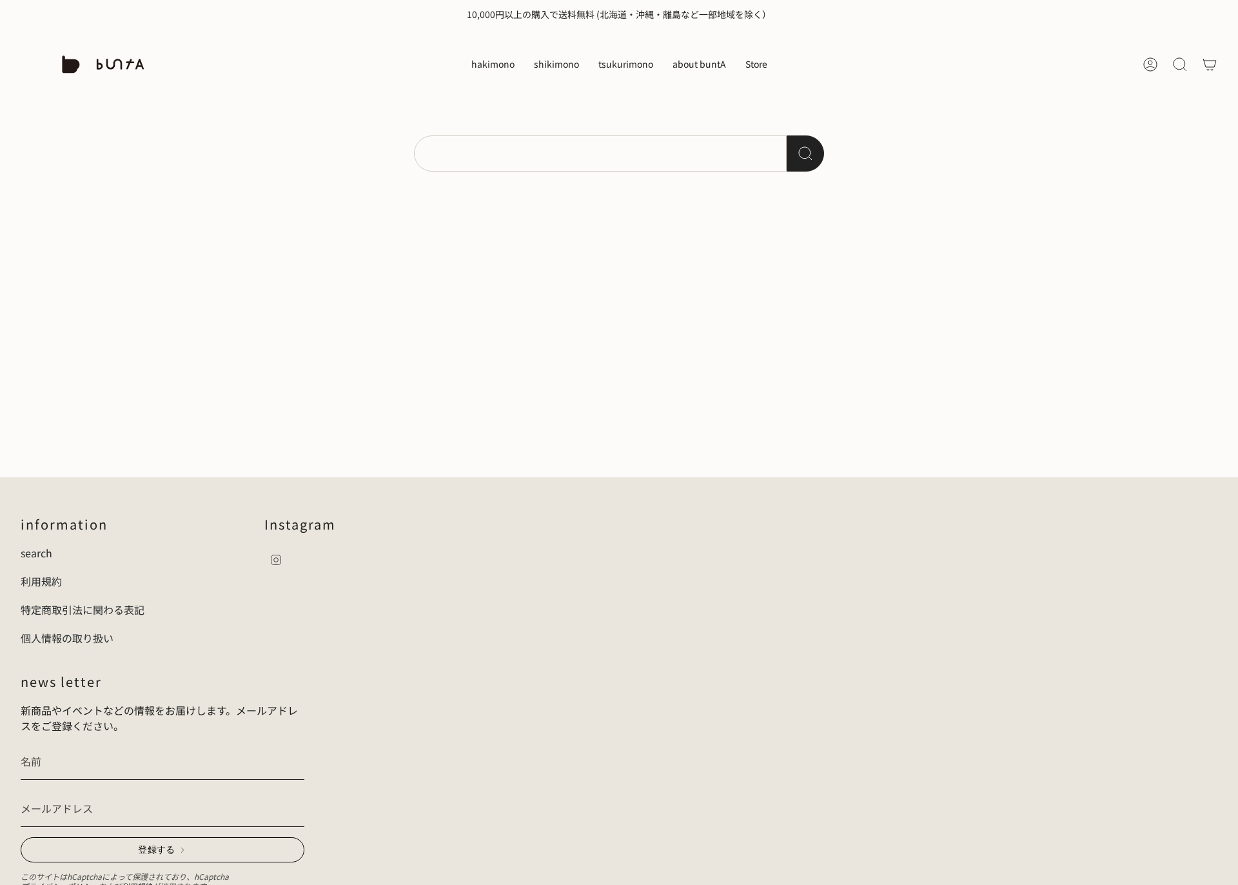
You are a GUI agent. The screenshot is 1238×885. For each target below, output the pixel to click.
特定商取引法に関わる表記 (82, 609)
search (36, 553)
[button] (493, 64)
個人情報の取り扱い (67, 638)
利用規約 (41, 581)
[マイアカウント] (1150, 64)
